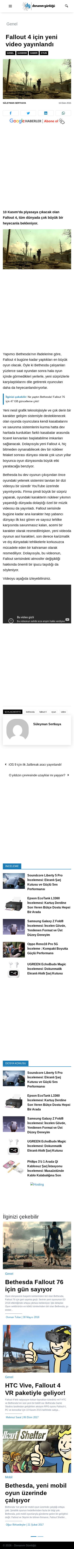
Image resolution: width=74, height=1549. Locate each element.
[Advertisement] (37, 170)
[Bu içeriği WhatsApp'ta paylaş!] (63, 113)
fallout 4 (42, 712)
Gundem (22, 53)
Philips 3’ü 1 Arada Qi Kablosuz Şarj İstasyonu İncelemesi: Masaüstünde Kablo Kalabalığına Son (45, 1168)
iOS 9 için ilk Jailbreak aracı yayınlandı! (35, 764)
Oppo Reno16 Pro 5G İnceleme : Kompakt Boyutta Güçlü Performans (47, 948)
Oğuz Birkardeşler (16, 1524)
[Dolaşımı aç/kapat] (10, 6)
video (63, 712)
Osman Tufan (13, 1317)
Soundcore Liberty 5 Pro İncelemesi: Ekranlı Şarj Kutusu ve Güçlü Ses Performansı (45, 882)
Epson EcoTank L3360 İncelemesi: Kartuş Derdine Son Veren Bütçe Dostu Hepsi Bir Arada (48, 905)
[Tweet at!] (28, 113)
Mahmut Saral (13, 1417)
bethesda (30, 712)
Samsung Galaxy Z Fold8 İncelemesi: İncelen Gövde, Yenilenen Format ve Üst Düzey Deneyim (46, 928)
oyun (53, 712)
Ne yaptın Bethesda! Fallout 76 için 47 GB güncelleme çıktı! (35, 399)
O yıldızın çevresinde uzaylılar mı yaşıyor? (37, 775)
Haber (34, 53)
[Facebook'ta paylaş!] (10, 113)
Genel (11, 24)
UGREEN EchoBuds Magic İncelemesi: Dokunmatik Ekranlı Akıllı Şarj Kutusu (46, 969)
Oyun (44, 53)
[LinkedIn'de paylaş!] (46, 113)
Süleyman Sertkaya (14, 103)
